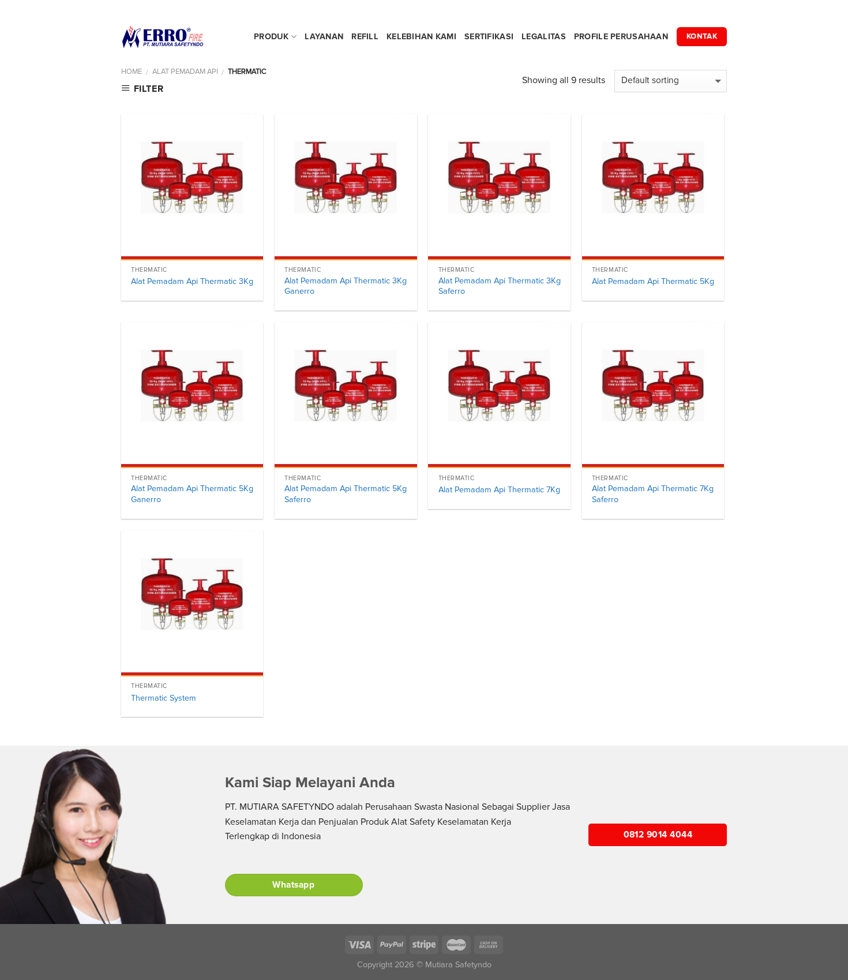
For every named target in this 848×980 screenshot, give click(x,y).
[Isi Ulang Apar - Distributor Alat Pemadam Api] (179, 36)
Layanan (324, 37)
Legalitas (543, 37)
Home (131, 71)
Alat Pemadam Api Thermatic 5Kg (653, 281)
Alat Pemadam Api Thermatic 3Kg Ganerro (345, 286)
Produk (271, 37)
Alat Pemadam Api (185, 71)
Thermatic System (163, 698)
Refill (364, 37)
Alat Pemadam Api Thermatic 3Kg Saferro (499, 286)
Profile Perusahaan (621, 37)
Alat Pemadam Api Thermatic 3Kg (192, 281)
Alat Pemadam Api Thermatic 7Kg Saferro (653, 494)
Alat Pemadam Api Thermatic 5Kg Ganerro (192, 494)
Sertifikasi (488, 37)
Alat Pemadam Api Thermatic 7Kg (499, 490)
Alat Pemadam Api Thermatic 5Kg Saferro (345, 494)
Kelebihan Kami (421, 37)
